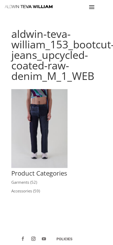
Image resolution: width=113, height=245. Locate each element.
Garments (20, 182)
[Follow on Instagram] (33, 238)
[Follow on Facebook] (23, 238)
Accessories (21, 190)
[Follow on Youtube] (44, 238)
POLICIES (64, 239)
